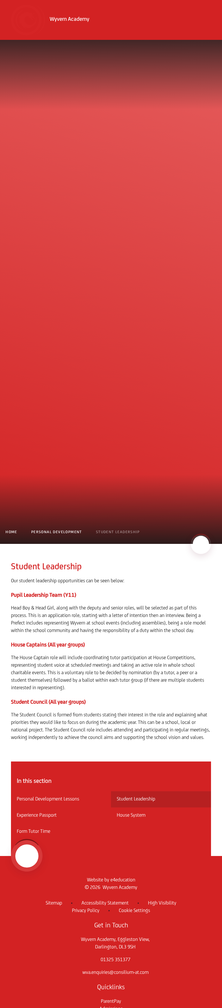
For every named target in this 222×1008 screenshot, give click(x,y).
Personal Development (56, 532)
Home (11, 532)
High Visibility (162, 903)
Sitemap (54, 903)
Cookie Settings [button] (134, 911)
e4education (122, 880)
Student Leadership (118, 532)
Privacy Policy (85, 911)
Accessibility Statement (105, 903)
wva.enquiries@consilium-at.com (115, 972)
